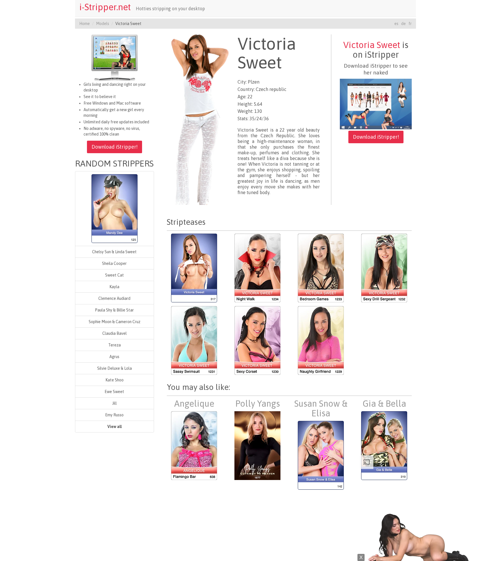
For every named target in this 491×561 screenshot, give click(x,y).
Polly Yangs (257, 403)
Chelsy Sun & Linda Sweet (114, 252)
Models (102, 23)
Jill (114, 403)
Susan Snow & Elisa (321, 408)
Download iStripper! (114, 147)
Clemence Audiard (114, 298)
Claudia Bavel (114, 333)
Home (84, 23)
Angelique (194, 403)
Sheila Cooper (114, 263)
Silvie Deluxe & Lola (114, 368)
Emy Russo (114, 415)
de (403, 23)
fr (410, 23)
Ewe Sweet (114, 391)
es (396, 23)
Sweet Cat (114, 275)
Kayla (114, 286)
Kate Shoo (114, 380)
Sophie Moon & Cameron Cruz (114, 321)
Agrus (114, 356)
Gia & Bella (384, 403)
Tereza (114, 345)
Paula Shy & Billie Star (114, 310)
